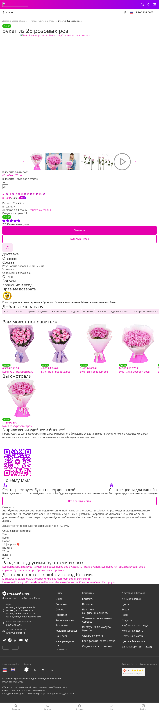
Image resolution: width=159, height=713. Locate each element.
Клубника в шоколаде (135, 625)
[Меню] (155, 4)
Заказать (79, 230)
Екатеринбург (60, 578)
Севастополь (87, 582)
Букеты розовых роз (14, 566)
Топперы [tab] (101, 311)
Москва (6, 578)
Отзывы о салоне (92, 635)
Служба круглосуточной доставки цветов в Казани (33, 678)
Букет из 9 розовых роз (94, 368)
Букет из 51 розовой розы (134, 368)
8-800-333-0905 (14, 624)
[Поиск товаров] (142, 4)
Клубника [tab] (43, 311)
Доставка (61, 604)
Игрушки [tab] (88, 311)
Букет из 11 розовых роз (55, 368)
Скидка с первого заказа (97, 646)
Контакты (87, 599)
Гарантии (61, 615)
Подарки (127, 620)
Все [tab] (6, 311)
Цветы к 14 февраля (133, 641)
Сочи (14, 578)
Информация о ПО (65, 643)
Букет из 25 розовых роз (17, 423)
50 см (12, 175)
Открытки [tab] (17, 311)
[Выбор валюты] (125, 12)
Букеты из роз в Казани (65, 566)
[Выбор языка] (131, 12)
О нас (59, 599)
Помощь (87, 604)
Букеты (126, 609)
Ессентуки (20, 582)
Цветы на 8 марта (132, 636)
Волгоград (73, 582)
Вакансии (61, 650)
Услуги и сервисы (66, 630)
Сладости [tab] (75, 311)
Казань (10, 12)
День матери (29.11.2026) (137, 646)
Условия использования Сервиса (97, 620)
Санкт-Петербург (105, 582)
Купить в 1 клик (79, 239)
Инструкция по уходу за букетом (96, 628)
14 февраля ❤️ (11, 544)
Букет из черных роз (39, 566)
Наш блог (61, 636)
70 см (18, 175)
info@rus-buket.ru (15, 632)
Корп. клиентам (65, 620)
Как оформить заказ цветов (98, 641)
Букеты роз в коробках (50, 570)
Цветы (125, 604)
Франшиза (62, 625)
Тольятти (61, 582)
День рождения (131, 599)
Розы (125, 615)
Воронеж (74, 578)
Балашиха (24, 578)
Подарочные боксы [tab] (120, 311)
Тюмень (39, 582)
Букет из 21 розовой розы (18, 368)
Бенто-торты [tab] (59, 311)
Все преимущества (79, 501)
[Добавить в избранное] (7, 247)
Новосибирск (44, 578)
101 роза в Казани (90, 566)
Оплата (60, 609)
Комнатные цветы (132, 630)
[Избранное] (148, 4)
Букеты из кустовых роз (115, 566)
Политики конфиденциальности (95, 611)
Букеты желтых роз (25, 570)
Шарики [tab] (30, 311)
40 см (5, 175)
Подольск (50, 582)
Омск (33, 578)
